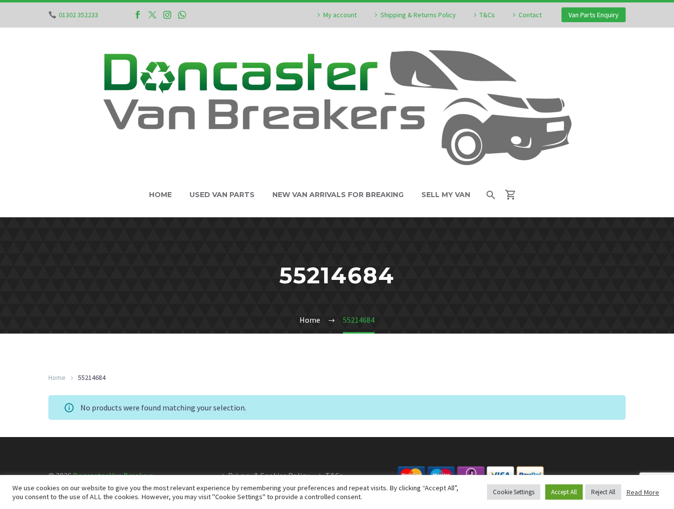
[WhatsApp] (182, 15)
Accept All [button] (564, 492)
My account (340, 14)
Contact (530, 14)
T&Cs (487, 14)
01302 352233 (78, 14)
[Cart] (515, 195)
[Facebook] (137, 15)
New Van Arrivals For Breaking (338, 194)
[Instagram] (167, 15)
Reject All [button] (603, 492)
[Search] (490, 195)
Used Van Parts (222, 194)
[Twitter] (152, 15)
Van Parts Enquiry (593, 14)
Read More (642, 492)
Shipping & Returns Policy (418, 14)
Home (160, 194)
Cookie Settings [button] (513, 492)
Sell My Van (445, 194)
